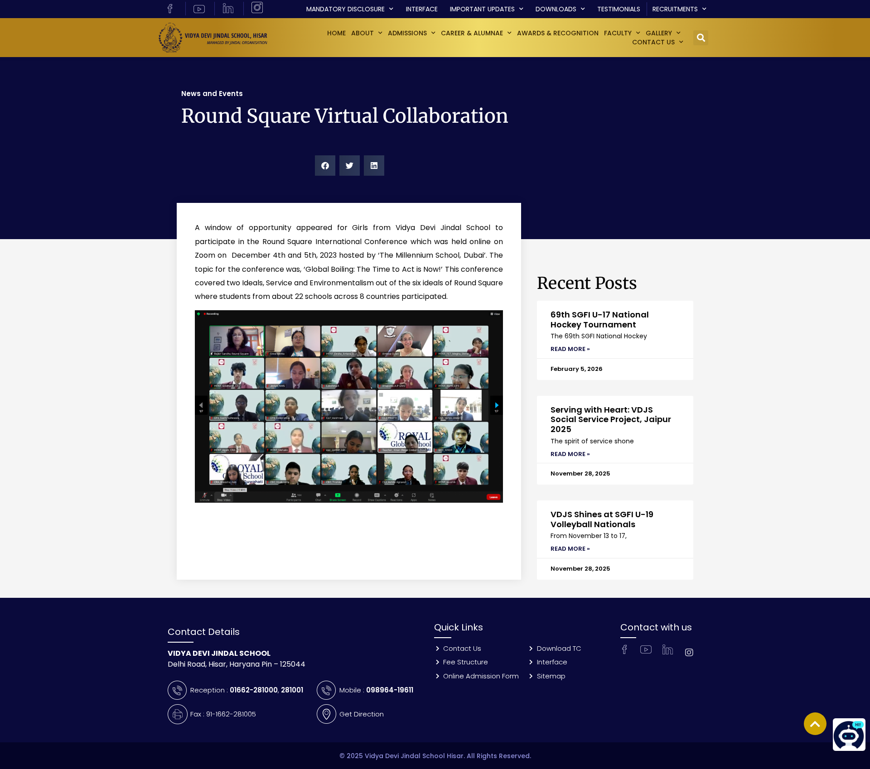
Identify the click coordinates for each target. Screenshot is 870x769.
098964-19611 (389, 690)
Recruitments (675, 9)
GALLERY (659, 33)
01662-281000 (254, 690)
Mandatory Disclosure (345, 9)
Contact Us (653, 42)
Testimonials (618, 9)
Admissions (407, 33)
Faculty (618, 33)
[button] (700, 37)
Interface (422, 9)
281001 (292, 690)
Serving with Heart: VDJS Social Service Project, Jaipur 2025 (611, 419)
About (362, 33)
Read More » (570, 349)
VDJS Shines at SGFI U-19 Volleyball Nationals (602, 519)
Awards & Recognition (558, 33)
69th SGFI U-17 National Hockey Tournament (600, 319)
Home (336, 33)
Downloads (556, 9)
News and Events (212, 93)
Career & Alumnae (472, 33)
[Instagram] (689, 653)
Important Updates (482, 9)
